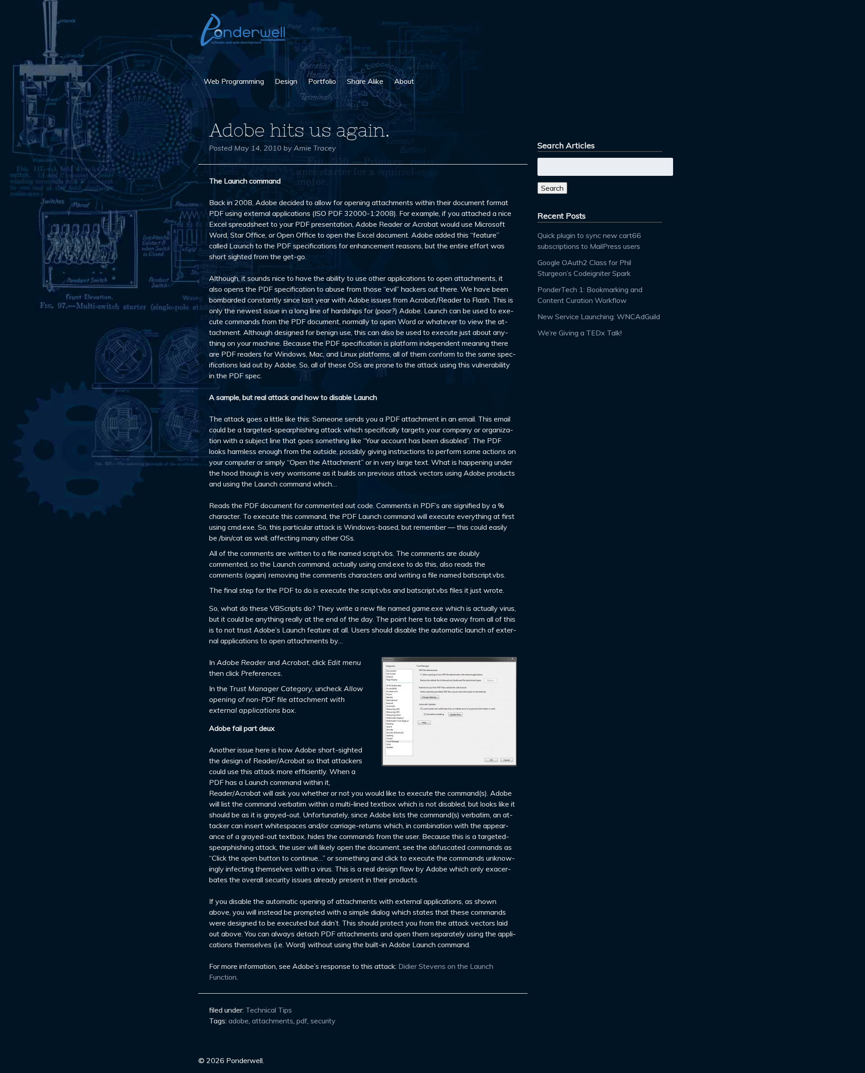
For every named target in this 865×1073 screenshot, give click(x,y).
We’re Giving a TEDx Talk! (579, 332)
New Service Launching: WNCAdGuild (598, 316)
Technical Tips (269, 1009)
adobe (238, 1020)
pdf (301, 1020)
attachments (272, 1020)
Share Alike (365, 81)
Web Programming (234, 81)
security (323, 1020)
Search (552, 188)
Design (286, 81)
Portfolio (322, 81)
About (404, 81)
